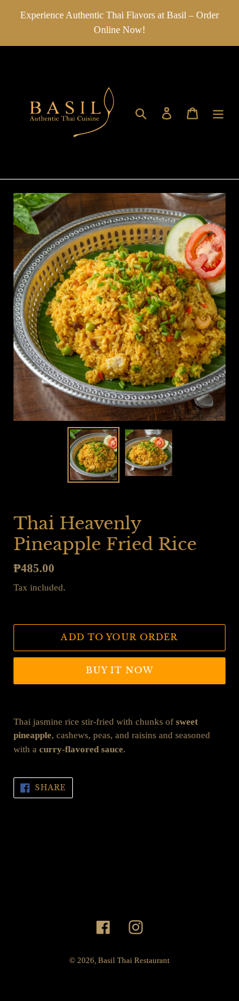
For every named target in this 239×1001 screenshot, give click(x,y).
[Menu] (218, 112)
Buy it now (119, 670)
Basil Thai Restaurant (134, 960)
